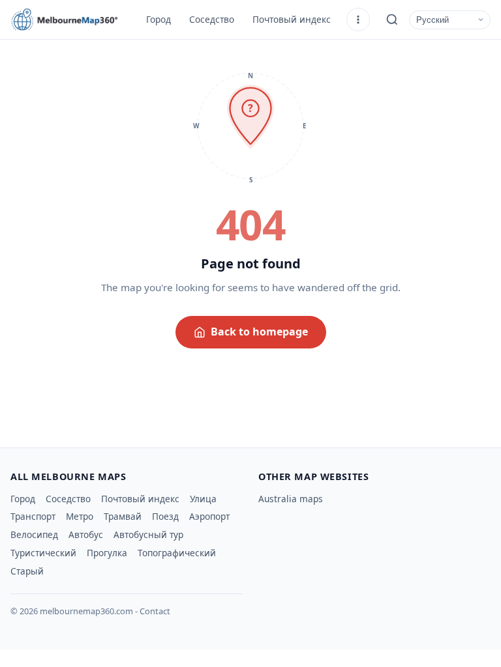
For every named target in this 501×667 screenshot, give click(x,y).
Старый (27, 571)
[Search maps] (392, 19)
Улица (203, 498)
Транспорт (32, 516)
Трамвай (123, 516)
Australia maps (290, 498)
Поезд (165, 516)
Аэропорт (209, 516)
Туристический (43, 552)
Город (158, 19)
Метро (79, 516)
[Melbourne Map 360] (69, 19)
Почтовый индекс (291, 19)
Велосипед (34, 534)
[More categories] (358, 19)
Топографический (177, 552)
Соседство (211, 19)
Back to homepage (259, 331)
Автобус (85, 534)
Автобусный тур (148, 534)
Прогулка (107, 552)
